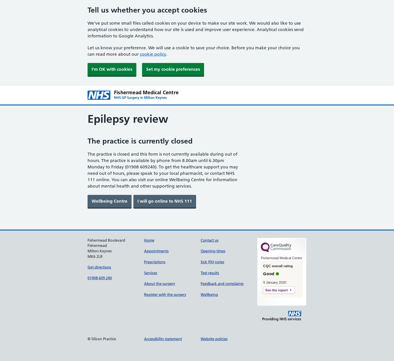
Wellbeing (209, 294)
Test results (210, 273)
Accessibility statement (163, 339)
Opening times (213, 251)
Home (149, 240)
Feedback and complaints (222, 283)
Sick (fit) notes (212, 262)
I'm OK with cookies (112, 69)
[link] (110, 201)
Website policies (214, 339)
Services (150, 273)
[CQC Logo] (276, 251)
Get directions (99, 267)
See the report (276, 290)
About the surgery (159, 283)
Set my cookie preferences (173, 69)
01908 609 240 (100, 278)
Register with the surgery (165, 294)
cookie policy (153, 54)
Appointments (156, 251)
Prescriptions (154, 262)
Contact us (209, 240)
